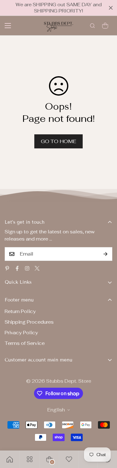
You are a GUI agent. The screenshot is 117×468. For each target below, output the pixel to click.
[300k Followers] (17, 268)
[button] (105, 25)
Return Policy (20, 311)
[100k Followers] (27, 268)
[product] (10, 459)
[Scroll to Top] (106, 435)
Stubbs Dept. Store (68, 381)
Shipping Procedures (29, 322)
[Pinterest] (7, 268)
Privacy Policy (21, 333)
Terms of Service (25, 343)
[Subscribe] (105, 254)
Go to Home (58, 141)
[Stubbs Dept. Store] (58, 25)
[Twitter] (37, 268)
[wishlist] (69, 459)
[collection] (30, 459)
